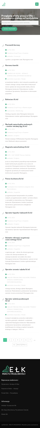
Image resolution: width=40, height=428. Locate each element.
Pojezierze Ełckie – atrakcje (9, 388)
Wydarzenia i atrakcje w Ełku (10, 384)
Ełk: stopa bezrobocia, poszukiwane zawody (14, 410)
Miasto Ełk (4, 414)
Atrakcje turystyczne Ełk (8, 405)
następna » (22, 345)
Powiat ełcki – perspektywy (9, 393)
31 (14, 345)
